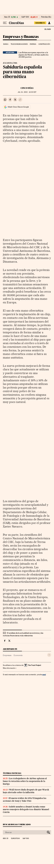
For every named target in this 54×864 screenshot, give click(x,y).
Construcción (44, 44)
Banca (5, 44)
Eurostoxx (15, 838)
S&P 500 (25, 17)
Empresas (7, 655)
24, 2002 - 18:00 (27, 92)
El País (47, 29)
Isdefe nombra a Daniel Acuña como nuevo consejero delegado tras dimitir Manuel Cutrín (26, 809)
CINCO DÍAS (27, 88)
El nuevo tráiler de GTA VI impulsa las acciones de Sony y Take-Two (24, 799)
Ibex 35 (7, 17)
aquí (44, 674)
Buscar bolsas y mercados (17, 824)
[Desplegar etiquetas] (49, 655)
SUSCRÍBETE (40, 23)
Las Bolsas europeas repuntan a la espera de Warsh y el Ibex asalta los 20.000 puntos (33, 54)
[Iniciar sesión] (49, 23)
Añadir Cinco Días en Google (18, 107)
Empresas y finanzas (21, 37)
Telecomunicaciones (19, 44)
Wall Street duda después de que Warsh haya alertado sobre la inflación (26, 791)
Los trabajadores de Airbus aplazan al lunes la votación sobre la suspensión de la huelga (25, 781)
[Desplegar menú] (5, 23)
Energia (33, 44)
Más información (9, 668)
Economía (18, 655)
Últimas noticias (12, 773)
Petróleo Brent (47, 17)
